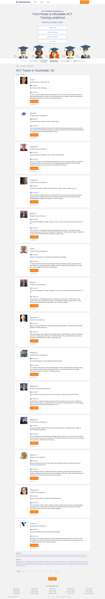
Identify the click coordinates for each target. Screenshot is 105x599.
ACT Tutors (30, 66)
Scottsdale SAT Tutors (53, 564)
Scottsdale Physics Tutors (21, 564)
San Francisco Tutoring (70, 591)
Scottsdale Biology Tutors (40, 561)
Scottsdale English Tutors (73, 561)
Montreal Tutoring (52, 590)
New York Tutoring (52, 591)
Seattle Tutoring (71, 593)
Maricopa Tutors (83, 556)
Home (35, 2)
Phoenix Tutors (39, 555)
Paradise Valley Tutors (20, 555)
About (41, 2)
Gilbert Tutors (45, 555)
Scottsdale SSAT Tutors (73, 564)
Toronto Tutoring (89, 590)
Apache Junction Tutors (81, 555)
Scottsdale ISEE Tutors (40, 562)
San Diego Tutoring (70, 590)
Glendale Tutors (66, 555)
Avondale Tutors (63, 556)
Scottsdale (23, 66)
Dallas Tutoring (16, 593)
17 (56, 571)
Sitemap (57, 596)
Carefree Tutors (19, 556)
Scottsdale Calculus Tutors (51, 561)
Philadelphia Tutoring (52, 593)
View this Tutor (33, 104)
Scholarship (63, 596)
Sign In (68, 596)
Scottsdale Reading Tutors (43, 564)
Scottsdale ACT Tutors (20, 561)
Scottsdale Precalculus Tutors (32, 564)
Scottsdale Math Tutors (74, 562)
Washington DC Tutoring (89, 593)
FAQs (48, 2)
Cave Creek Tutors (32, 556)
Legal (48, 596)
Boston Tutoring (16, 590)
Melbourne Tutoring (34, 593)
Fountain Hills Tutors (52, 555)
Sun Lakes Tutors (73, 555)
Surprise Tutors (48, 556)
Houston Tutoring (34, 588)
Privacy (52, 596)
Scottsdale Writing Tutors (21, 565)
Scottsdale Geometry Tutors (21, 562)
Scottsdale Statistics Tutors (83, 564)
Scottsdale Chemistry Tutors (61, 561)
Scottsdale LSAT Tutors (50, 562)
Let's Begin (84, 2)
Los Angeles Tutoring (34, 591)
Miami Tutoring (52, 588)
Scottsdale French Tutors (83, 561)
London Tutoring (34, 590)
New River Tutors (76, 556)
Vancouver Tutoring (88, 591)
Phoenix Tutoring (70, 588)
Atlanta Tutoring (16, 588)
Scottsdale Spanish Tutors (63, 564)
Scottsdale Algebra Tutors (30, 561)
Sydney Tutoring (89, 588)
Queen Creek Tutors (40, 556)
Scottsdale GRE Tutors (31, 562)
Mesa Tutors (33, 555)
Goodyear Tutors (69, 556)
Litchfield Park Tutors (55, 556)
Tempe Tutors (27, 555)
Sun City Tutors (25, 556)
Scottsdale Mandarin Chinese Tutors (62, 562)
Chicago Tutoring (16, 591)
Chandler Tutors (59, 555)
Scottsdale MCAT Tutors (83, 562)
